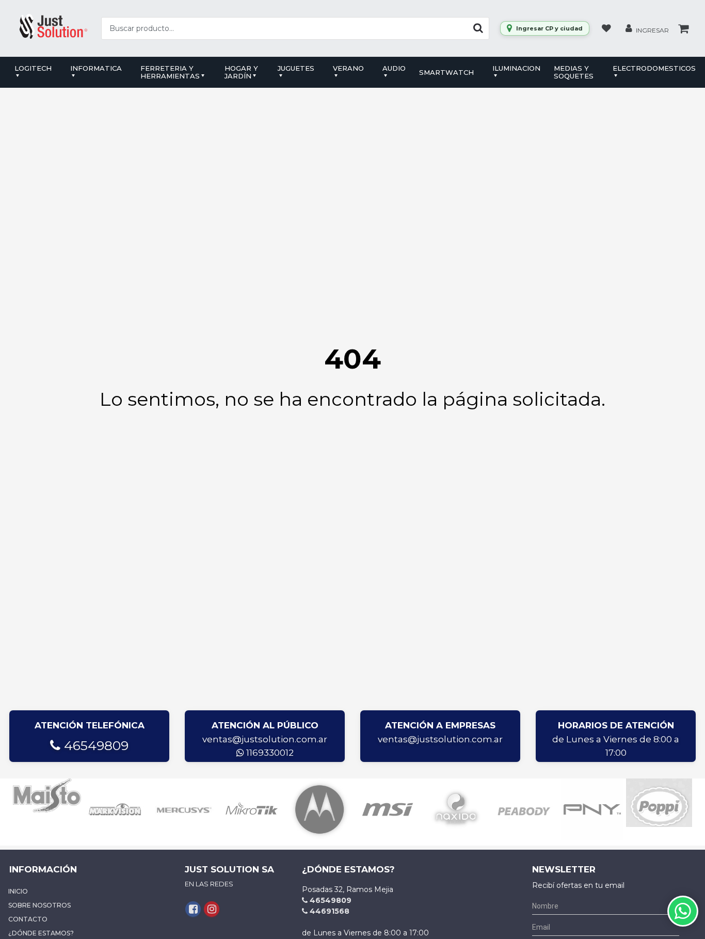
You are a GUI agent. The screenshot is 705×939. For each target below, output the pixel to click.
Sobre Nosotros (39, 905)
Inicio (18, 891)
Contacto (27, 919)
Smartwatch (446, 72)
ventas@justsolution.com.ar (264, 739)
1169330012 (269, 752)
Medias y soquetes (574, 72)
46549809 (94, 745)
